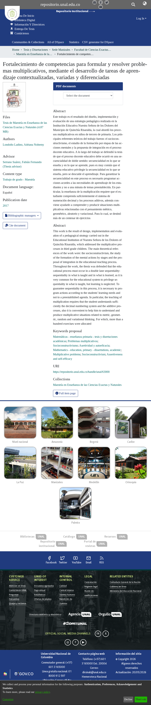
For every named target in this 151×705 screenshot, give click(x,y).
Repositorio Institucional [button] (72, 11)
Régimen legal (91, 586)
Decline (128, 699)
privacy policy (42, 692)
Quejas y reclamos (17, 603)
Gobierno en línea (118, 586)
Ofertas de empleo (42, 599)
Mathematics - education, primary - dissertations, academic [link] (87, 349)
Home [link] (15, 49)
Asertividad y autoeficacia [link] (94, 345)
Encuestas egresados (44, 585)
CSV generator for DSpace (98, 42)
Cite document (16, 225)
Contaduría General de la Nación (125, 582)
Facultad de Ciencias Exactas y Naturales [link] (92, 49)
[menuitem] (56, 42)
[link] (25, 127)
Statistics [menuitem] (74, 42)
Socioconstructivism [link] (93, 354)
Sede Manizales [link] (61, 49)
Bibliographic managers (21, 215)
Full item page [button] (67, 393)
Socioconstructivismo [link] (65, 345)
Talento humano (67, 594)
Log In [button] (140, 18)
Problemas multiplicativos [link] (83, 341)
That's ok (141, 699)
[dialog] (75, 693)
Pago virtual (39, 590)
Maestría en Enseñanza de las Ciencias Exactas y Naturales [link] (34, 54)
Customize (8, 699)
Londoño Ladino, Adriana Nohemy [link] (23, 144)
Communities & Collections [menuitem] (28, 42)
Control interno (66, 590)
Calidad (63, 585)
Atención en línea (17, 585)
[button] (133, 4)
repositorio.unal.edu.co (60, 4)
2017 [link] (6, 205)
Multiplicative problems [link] (66, 354)
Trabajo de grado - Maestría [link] (19, 179)
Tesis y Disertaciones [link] (35, 49)
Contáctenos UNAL (18, 590)
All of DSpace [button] (55, 42)
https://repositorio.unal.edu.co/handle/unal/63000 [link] (81, 371)
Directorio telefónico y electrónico (45, 614)
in (97, 633)
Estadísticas (39, 594)
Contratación (91, 582)
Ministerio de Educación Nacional (125, 590)
